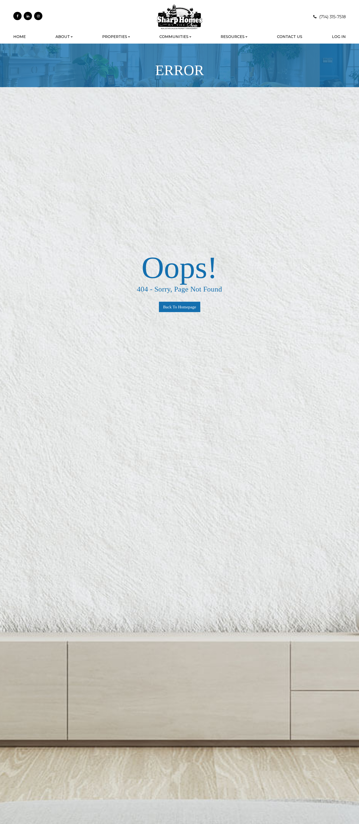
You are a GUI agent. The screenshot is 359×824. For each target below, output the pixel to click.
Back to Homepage (179, 307)
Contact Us (289, 36)
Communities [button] (173, 36)
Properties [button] (114, 36)
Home (19, 36)
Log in (339, 36)
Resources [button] (233, 36)
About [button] (62, 36)
